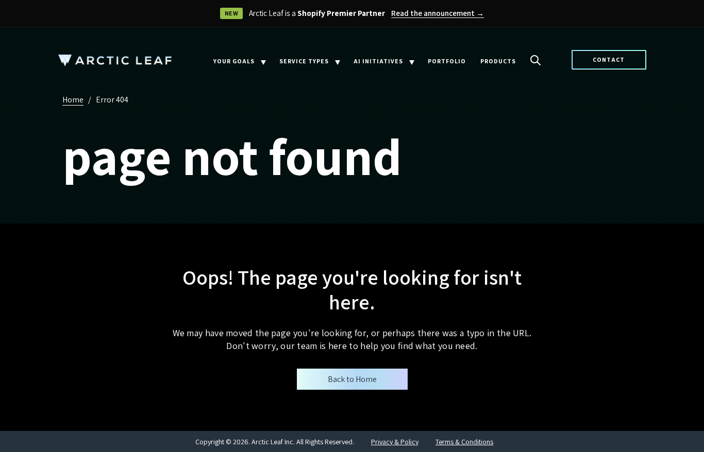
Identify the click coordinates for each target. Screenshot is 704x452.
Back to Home (352, 379)
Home (72, 99)
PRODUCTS (498, 61)
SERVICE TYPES (304, 61)
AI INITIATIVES (378, 61)
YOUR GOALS (234, 61)
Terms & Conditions (464, 441)
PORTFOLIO (447, 61)
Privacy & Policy (394, 441)
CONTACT (609, 59)
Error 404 (112, 99)
